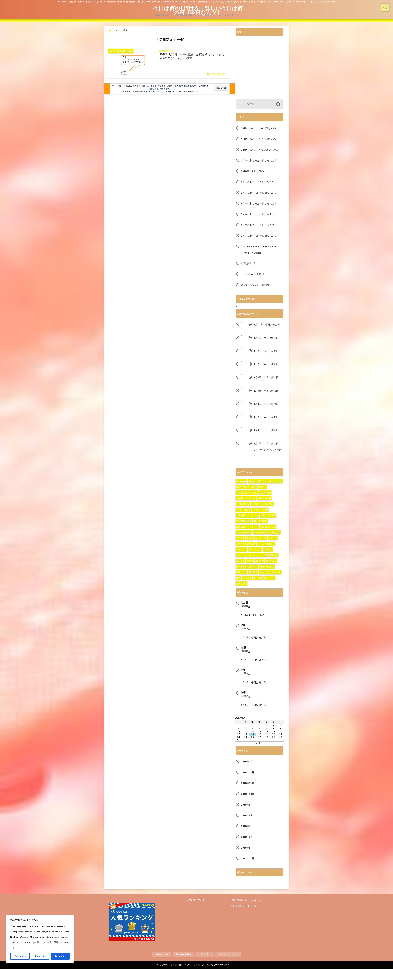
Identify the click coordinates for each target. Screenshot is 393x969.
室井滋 (250, 560)
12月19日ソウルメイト (247, 515)
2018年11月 (247, 783)
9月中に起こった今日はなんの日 (259, 235)
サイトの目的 (205, 14)
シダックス (241, 549)
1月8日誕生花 (242, 504)
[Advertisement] (259, 68)
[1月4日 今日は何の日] (242, 401)
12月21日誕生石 (268, 515)
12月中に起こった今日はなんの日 (259, 149)
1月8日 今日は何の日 (266, 350)
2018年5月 (247, 847)
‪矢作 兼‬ (250, 538)
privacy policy (162, 14)
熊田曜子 (253, 572)
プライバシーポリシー (229, 14)
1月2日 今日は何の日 (266, 430)
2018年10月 (247, 793)
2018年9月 (247, 804)
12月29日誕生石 (268, 526)
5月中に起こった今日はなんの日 (259, 192)
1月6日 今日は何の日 (266, 377)
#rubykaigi (241, 481)
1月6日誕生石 (264, 498)
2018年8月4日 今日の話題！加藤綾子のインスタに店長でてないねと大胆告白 (192, 56)
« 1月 (258, 743)
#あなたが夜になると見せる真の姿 (265, 481)
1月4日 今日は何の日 (266, 403)
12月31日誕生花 (244, 532)
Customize (20, 956)
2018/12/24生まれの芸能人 (267, 532)
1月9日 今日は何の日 (266, 337)
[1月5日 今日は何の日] (242, 388)
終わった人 (269, 578)
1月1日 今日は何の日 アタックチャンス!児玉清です (268, 449)
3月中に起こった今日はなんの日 (259, 181)
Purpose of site (184, 14)
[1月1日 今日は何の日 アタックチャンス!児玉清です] (242, 441)
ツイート (240, 306)
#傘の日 (262, 487)
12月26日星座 (260, 521)
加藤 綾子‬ (273, 555)
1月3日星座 (265, 492)
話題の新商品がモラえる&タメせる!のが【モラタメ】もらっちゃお (247, 903)
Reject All (40, 956)
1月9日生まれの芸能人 (262, 504)
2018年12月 (247, 772)
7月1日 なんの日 (260, 509)
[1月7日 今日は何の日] (242, 361)
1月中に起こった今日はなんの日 (259, 160)
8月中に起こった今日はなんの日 (259, 224)
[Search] (278, 104)
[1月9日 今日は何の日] (242, 335)
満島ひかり (241, 572)
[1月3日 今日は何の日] (242, 414)
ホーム (114, 30)
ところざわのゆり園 (245, 543)
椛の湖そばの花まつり (247, 566)
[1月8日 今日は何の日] (242, 348)
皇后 (238, 578)
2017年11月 (247, 858)
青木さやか (241, 583)
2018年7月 (247, 826)
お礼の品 (273, 538)
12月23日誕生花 (244, 521)
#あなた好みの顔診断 (246, 487)
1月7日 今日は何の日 (266, 364)
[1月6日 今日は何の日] (242, 375)
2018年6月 (247, 836)
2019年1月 (247, 761)
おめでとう (261, 538)
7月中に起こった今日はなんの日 (259, 214)
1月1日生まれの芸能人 (247, 492)
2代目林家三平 (243, 509)
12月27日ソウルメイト (247, 526)
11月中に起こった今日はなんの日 (259, 138)
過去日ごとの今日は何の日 (255, 284)
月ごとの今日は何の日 (253, 274)
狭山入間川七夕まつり (270, 572)
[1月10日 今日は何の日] (242, 322)
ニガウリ (268, 549)
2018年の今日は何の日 (253, 171)
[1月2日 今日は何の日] (242, 428)
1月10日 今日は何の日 (267, 324)
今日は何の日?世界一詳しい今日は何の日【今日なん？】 (198, 10)
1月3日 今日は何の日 (266, 417)
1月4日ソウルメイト (246, 498)
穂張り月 (257, 578)
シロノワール (255, 549)
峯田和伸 (259, 560)
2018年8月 (247, 815)
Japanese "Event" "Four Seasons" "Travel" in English (260, 249)
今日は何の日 (248, 263)
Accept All (60, 956)
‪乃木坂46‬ (240, 538)
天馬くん (240, 560)
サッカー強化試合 (266, 543)
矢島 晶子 (246, 578)
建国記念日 (271, 560)
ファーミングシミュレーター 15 (251, 555)
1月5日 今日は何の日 (266, 390)
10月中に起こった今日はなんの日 (259, 128)
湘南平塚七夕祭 (267, 566)
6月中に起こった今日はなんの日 (259, 203)
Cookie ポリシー (191, 91)
